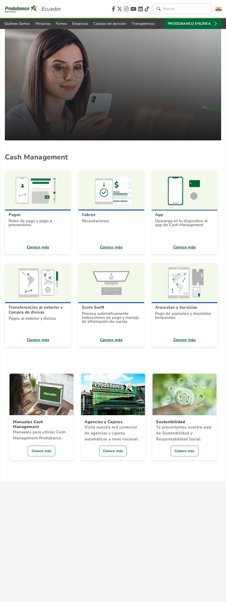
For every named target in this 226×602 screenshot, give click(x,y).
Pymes (61, 23)
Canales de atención (110, 23)
